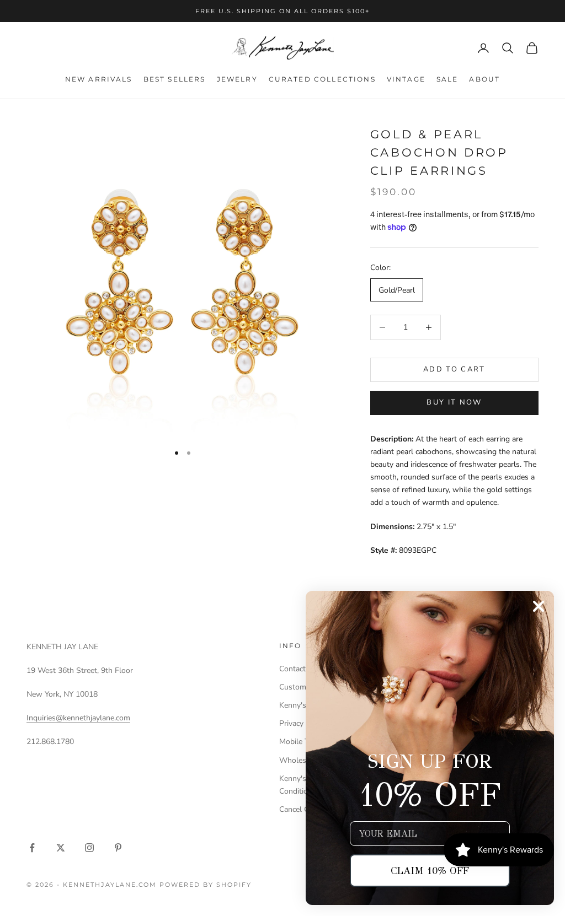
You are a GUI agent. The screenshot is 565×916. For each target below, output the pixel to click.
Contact (292, 669)
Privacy (291, 723)
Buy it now (454, 402)
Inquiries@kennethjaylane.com (78, 718)
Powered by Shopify (205, 884)
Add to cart (454, 369)
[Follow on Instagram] (89, 847)
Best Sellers (174, 79)
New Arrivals (98, 79)
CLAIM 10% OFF (430, 871)
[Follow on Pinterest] (118, 847)
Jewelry (237, 79)
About (484, 79)
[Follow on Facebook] (32, 847)
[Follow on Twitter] (60, 847)
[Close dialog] (538, 606)
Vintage (406, 79)
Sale (447, 79)
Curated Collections (322, 79)
